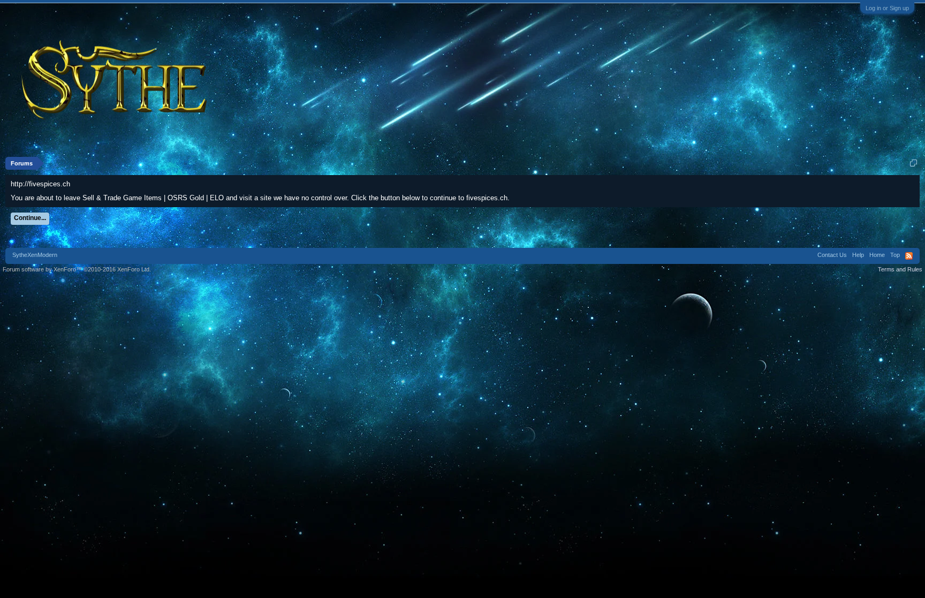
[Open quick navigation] (913, 163)
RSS (909, 256)
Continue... (30, 218)
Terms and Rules (900, 269)
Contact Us (832, 255)
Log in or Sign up (887, 8)
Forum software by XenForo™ (77, 269)
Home (877, 255)
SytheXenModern (34, 255)
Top (895, 255)
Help (858, 255)
